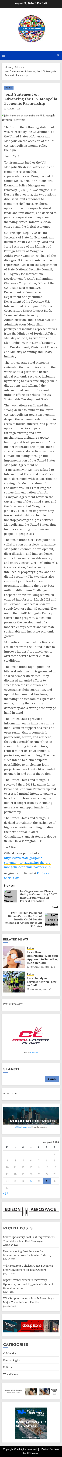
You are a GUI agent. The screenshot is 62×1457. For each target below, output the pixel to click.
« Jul (5, 1193)
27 (31, 1181)
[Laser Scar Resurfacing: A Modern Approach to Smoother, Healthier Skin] (14, 957)
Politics (8, 87)
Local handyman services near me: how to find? (41, 981)
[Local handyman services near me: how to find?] (14, 981)
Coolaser (34, 1052)
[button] (3, 55)
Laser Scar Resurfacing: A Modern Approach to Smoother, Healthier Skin (42, 957)
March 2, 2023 (14, 109)
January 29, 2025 (38, 989)
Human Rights (12, 1360)
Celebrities (9, 1353)
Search (11, 1069)
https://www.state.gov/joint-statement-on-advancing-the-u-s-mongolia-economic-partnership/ (27, 862)
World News (10, 1374)
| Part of (44, 1449)
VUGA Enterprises (23, 1127)
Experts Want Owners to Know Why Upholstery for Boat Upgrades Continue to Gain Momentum (28, 1284)
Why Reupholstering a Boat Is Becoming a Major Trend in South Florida (28, 1300)
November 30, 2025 (39, 967)
